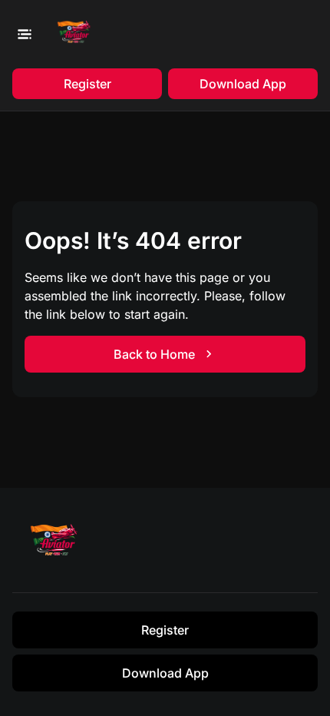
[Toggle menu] (23, 33)
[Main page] (77, 34)
